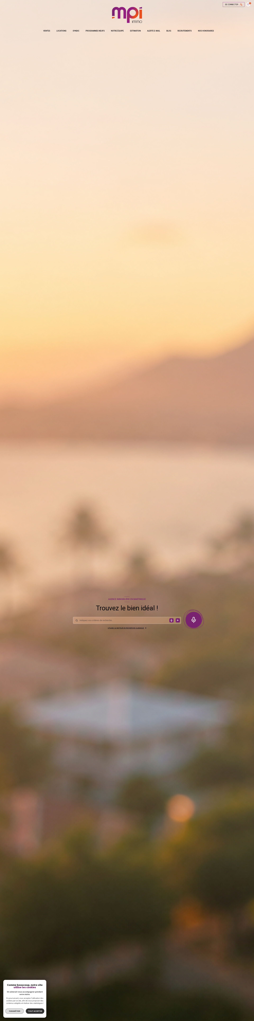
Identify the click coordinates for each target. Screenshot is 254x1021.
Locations (61, 31)
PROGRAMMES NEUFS (95, 31)
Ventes (46, 31)
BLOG (168, 31)
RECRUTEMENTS (185, 31)
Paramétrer (14, 1011)
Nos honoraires (206, 31)
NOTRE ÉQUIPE (117, 31)
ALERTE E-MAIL (153, 31)
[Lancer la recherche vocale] (193, 619)
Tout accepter (35, 1011)
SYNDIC (76, 31)
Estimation (135, 31)
